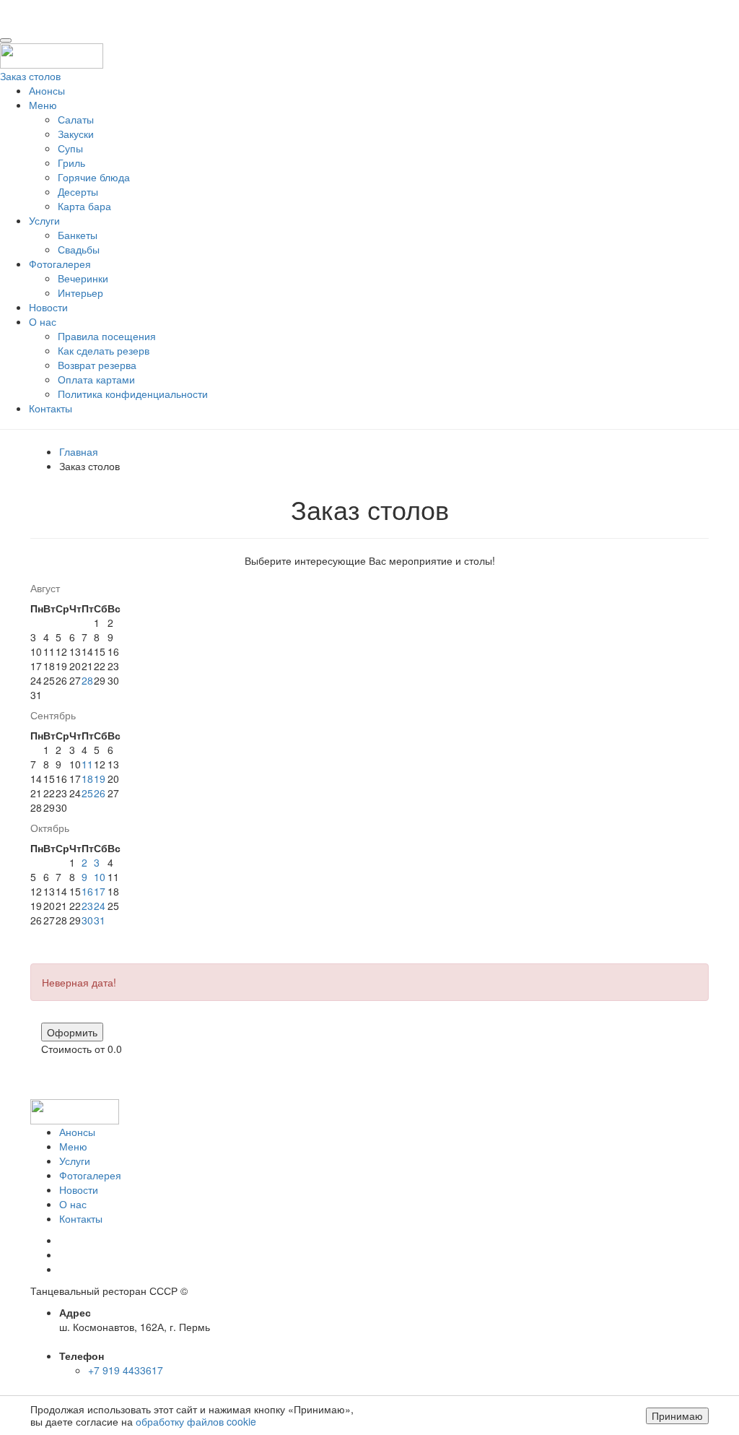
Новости (48, 307)
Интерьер (80, 292)
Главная (78, 451)
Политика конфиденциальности (133, 393)
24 (99, 905)
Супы (70, 148)
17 (99, 891)
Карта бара (84, 206)
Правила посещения (107, 336)
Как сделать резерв (103, 350)
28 (87, 680)
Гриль (71, 162)
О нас (42, 321)
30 (87, 920)
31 (99, 920)
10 (99, 877)
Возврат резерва (97, 364)
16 (87, 891)
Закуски (76, 133)
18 (87, 778)
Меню (43, 104)
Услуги (44, 220)
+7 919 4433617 (125, 1370)
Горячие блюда (94, 177)
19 (99, 778)
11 (87, 764)
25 (87, 793)
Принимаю (677, 1415)
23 (87, 905)
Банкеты (77, 234)
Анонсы (47, 90)
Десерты (78, 191)
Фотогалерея (60, 263)
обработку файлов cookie (196, 1421)
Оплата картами (96, 379)
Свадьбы (79, 249)
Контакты (50, 408)
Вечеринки (83, 278)
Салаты (76, 119)
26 (99, 793)
